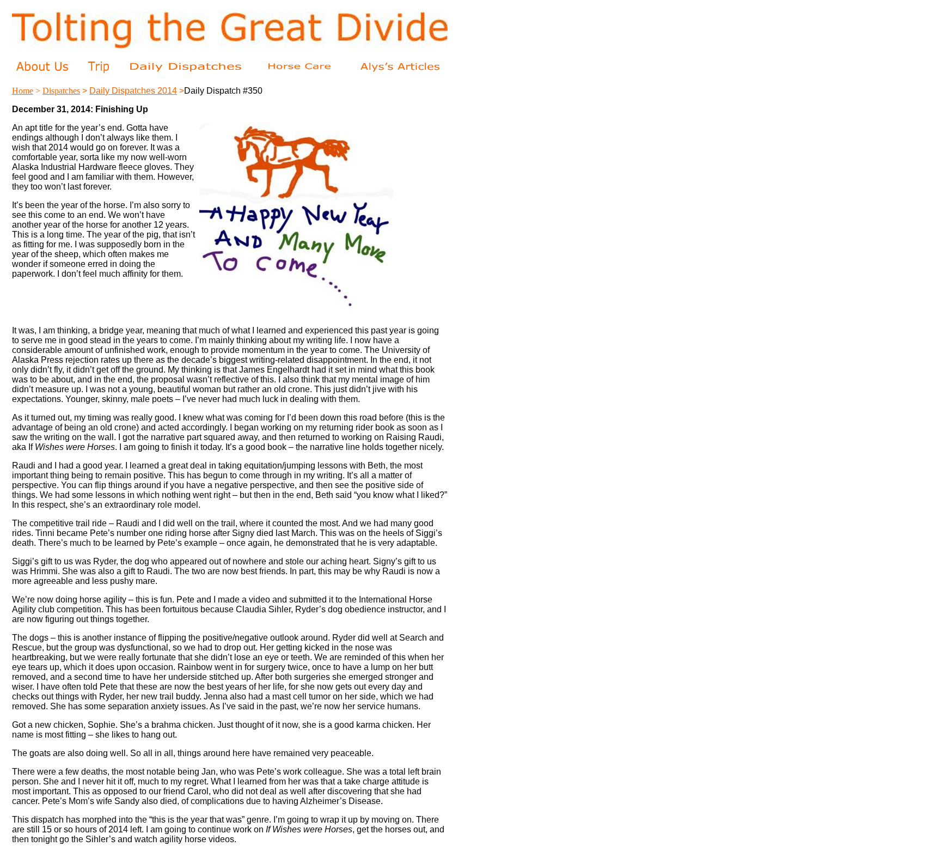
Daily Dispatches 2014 (133, 90)
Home (22, 90)
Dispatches (61, 90)
